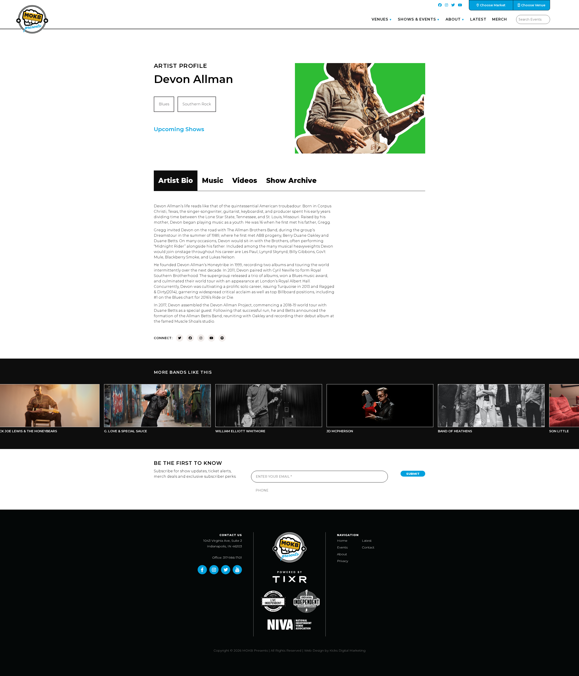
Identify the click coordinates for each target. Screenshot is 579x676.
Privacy (342, 561)
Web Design (314, 650)
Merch (499, 19)
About (453, 19)
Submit (413, 473)
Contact (368, 547)
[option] (126, 409)
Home (342, 541)
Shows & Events (417, 19)
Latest (478, 19)
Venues (380, 19)
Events (342, 547)
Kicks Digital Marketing (347, 650)
